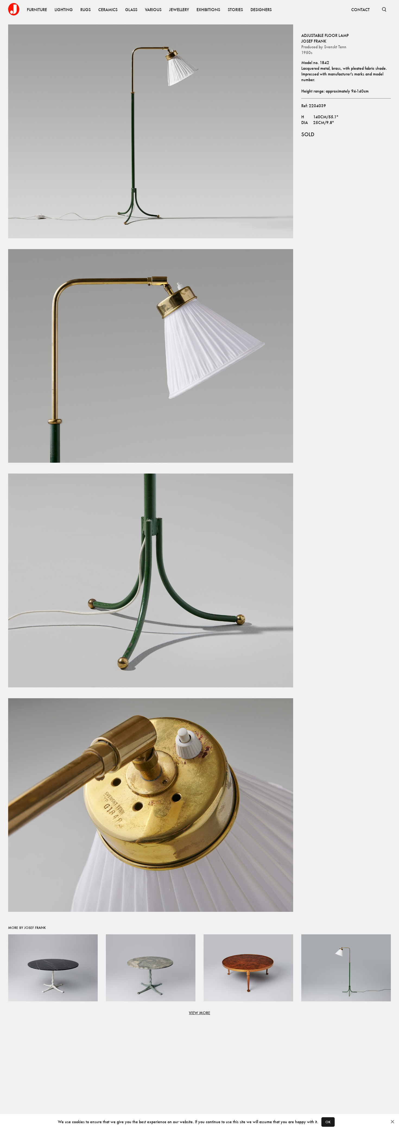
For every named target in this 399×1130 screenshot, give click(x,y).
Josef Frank (313, 41)
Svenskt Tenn (335, 46)
